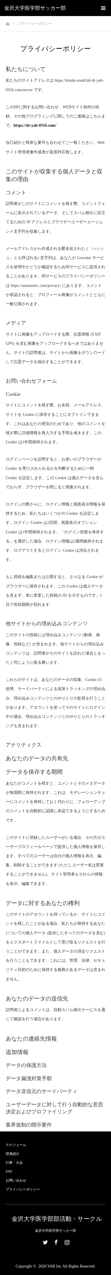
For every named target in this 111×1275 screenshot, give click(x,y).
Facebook (55, 1241)
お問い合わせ (16, 1180)
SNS (9, 1172)
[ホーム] (7, 22)
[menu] (103, 8)
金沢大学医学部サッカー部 (35, 8)
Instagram (66, 1241)
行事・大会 (14, 1163)
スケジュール (16, 1145)
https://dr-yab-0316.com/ (35, 125)
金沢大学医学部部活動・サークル (57, 1219)
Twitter (44, 1241)
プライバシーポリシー (23, 1189)
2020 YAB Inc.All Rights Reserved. (67, 1266)
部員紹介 (12, 1154)
